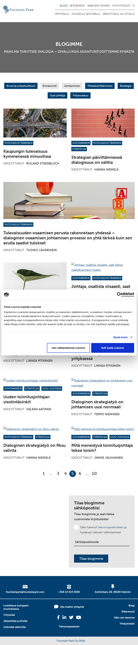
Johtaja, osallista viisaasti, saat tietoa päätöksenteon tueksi (100, 289)
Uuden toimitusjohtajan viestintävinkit (26, 399)
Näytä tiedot (120, 337)
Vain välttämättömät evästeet (68, 347)
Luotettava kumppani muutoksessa (16, 607)
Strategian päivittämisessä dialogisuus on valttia (96, 160)
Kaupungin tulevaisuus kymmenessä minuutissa (27, 154)
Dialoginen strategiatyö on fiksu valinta (34, 448)
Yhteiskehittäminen (99, 85)
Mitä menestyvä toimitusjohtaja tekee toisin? (102, 448)
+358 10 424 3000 (69, 591)
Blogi (63, 5)
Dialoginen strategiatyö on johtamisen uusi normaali (97, 404)
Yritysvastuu (80, 95)
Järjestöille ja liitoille (118, 13)
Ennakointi (50, 85)
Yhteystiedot (121, 5)
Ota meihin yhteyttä (72, 606)
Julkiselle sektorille (85, 13)
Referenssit (77, 5)
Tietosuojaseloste (69, 626)
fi (134, 5)
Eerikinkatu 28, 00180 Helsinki (113, 591)
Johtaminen (72, 85)
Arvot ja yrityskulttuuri (20, 85)
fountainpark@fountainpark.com (25, 591)
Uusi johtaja (57, 95)
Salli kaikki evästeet (112, 347)
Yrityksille (62, 13)
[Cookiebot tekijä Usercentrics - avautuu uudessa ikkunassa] (119, 294)
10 (94, 473)
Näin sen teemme (99, 5)
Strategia (125, 85)
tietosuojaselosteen (110, 527)
